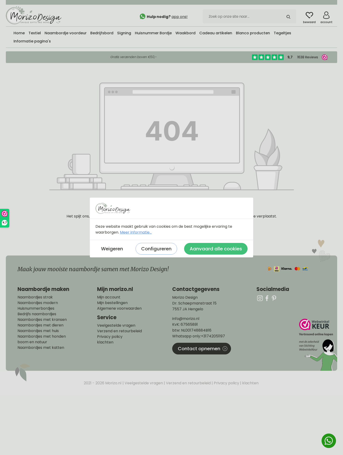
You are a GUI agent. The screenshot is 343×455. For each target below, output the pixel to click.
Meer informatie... (136, 232)
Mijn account (108, 297)
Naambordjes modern (38, 303)
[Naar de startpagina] (41, 15)
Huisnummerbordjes (36, 308)
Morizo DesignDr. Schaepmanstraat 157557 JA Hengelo (194, 303)
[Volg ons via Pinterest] (273, 298)
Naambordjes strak (35, 297)
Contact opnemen (199, 348)
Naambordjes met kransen (42, 319)
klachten (105, 342)
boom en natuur (32, 342)
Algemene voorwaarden (119, 308)
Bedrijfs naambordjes (37, 314)
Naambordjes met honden (42, 336)
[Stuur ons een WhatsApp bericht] (329, 441)
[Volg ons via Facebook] (266, 298)
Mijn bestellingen (112, 303)
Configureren (156, 248)
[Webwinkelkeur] (317, 345)
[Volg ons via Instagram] (259, 298)
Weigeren (112, 248)
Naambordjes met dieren (40, 325)
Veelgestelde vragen (116, 325)
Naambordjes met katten (41, 347)
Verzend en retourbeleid (119, 331)
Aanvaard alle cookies (216, 248)
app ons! (180, 16)
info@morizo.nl (185, 318)
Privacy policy (109, 336)
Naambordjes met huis (38, 331)
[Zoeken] (288, 16)
